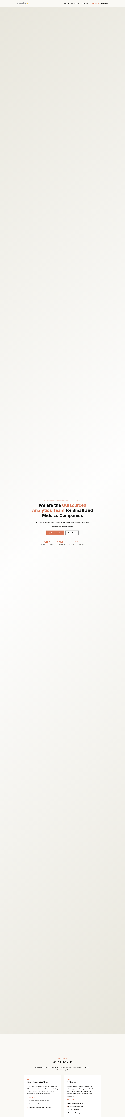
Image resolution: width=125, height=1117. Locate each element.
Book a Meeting (56, 533)
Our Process (75, 3)
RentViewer (104, 3)
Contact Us (84, 3)
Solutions (94, 3)
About (65, 3)
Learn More (72, 533)
